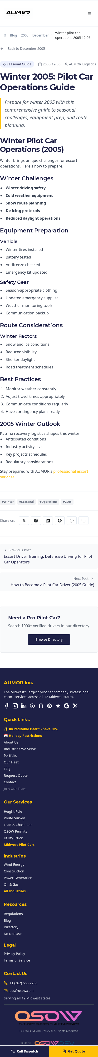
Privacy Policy (14, 953)
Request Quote (16, 775)
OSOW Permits (15, 831)
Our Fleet (11, 762)
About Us (11, 742)
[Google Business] (66, 706)
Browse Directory (49, 639)
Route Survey (14, 818)
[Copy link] (83, 520)
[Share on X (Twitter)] (24, 520)
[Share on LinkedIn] (48, 520)
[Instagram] (15, 706)
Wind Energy (14, 864)
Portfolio (10, 755)
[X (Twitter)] (75, 706)
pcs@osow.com (22, 990)
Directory (11, 927)
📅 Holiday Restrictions (23, 735)
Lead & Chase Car (18, 824)
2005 (25, 35)
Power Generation (18, 878)
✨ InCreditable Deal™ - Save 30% (31, 729)
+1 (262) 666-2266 (23, 983)
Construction (14, 871)
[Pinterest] (49, 706)
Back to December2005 (26, 48)
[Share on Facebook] (36, 520)
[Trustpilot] (58, 706)
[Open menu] (89, 13)
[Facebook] (7, 706)
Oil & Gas (11, 884)
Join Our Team (15, 788)
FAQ (7, 769)
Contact (10, 782)
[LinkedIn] (24, 706)
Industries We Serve (20, 749)
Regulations (13, 914)
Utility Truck (13, 838)
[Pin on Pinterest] (60, 520)
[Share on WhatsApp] (72, 520)
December (40, 35)
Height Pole (13, 811)
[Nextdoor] (41, 706)
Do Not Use (13, 933)
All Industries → (17, 891)
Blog (13, 35)
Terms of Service (17, 960)
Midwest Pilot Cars (19, 844)
